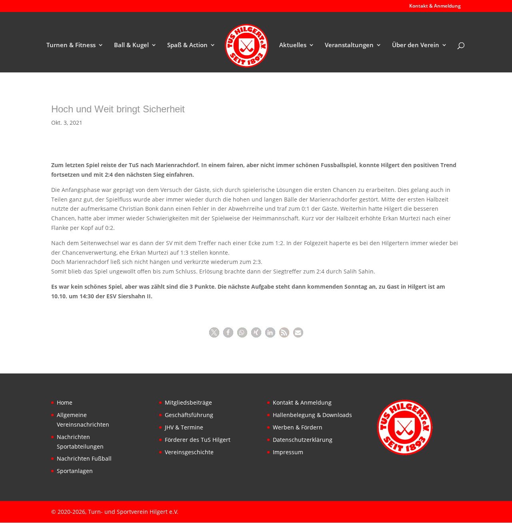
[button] (214, 332)
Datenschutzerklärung (302, 439)
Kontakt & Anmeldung (435, 6)
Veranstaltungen (349, 45)
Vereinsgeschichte (189, 452)
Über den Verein (415, 45)
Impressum (288, 452)
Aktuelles (292, 45)
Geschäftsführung (189, 415)
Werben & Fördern (297, 427)
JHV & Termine (184, 427)
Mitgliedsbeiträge (188, 402)
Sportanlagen (75, 471)
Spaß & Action (187, 45)
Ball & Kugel (131, 45)
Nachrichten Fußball (84, 458)
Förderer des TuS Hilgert (197, 439)
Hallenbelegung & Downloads (312, 415)
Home (64, 402)
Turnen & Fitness (71, 45)
